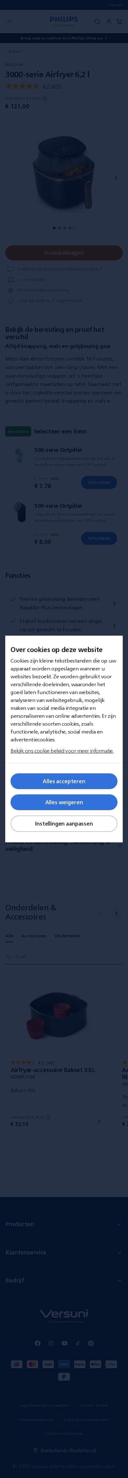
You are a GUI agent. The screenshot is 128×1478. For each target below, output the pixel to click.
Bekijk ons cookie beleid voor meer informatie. (62, 751)
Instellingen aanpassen (64, 823)
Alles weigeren (64, 802)
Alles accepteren (64, 781)
